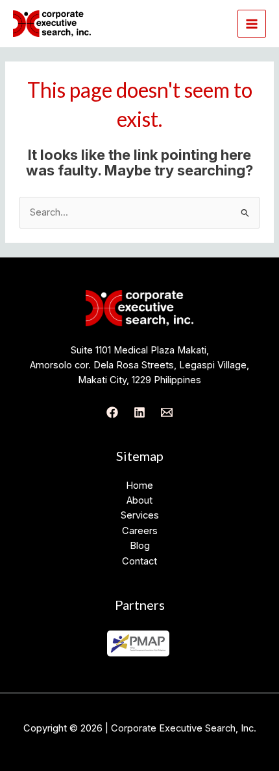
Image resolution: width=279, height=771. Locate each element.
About (139, 500)
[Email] (167, 412)
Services (140, 515)
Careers (140, 531)
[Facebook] (112, 412)
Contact (139, 561)
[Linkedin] (139, 412)
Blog (140, 546)
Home (139, 485)
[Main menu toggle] (251, 24)
